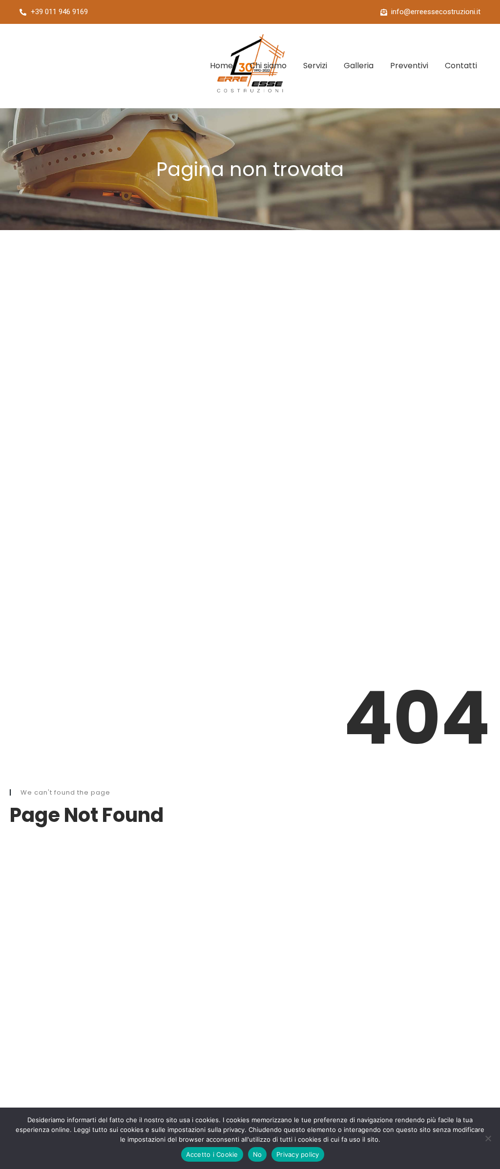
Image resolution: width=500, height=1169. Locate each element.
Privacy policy (297, 1154)
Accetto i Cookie (212, 1154)
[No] (488, 1138)
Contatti (461, 65)
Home (221, 65)
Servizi (315, 65)
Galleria (359, 65)
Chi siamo (268, 65)
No (257, 1154)
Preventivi (409, 65)
